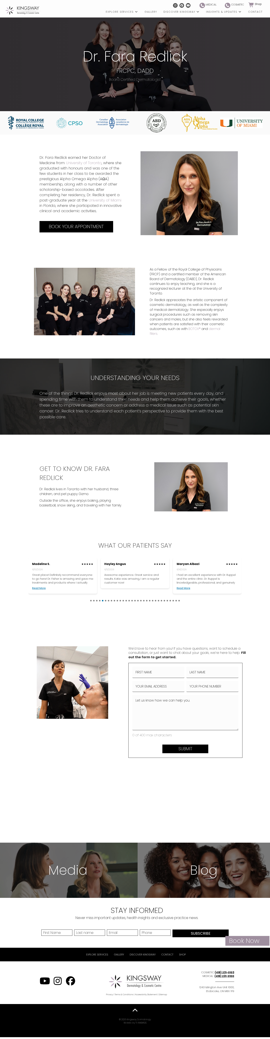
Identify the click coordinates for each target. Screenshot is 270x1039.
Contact (167, 954)
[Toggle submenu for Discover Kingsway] (198, 12)
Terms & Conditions (124, 994)
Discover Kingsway (143, 954)
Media (67, 870)
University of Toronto (84, 162)
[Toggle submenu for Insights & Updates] (240, 12)
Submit (185, 749)
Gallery (119, 954)
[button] (175, 5)
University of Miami (105, 200)
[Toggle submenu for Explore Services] (136, 12)
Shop (182, 954)
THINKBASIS (141, 1022)
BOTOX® (194, 328)
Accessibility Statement (146, 994)
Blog (203, 870)
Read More (39, 588)
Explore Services (97, 954)
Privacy (109, 994)
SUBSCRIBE (200, 933)
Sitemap (163, 994)
